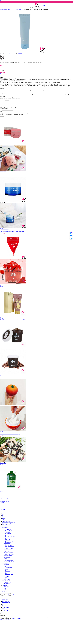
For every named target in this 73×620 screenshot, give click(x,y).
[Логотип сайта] (37, 6)
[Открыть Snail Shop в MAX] (71, 233)
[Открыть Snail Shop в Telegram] (71, 238)
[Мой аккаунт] (67, 8)
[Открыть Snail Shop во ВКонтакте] (71, 235)
